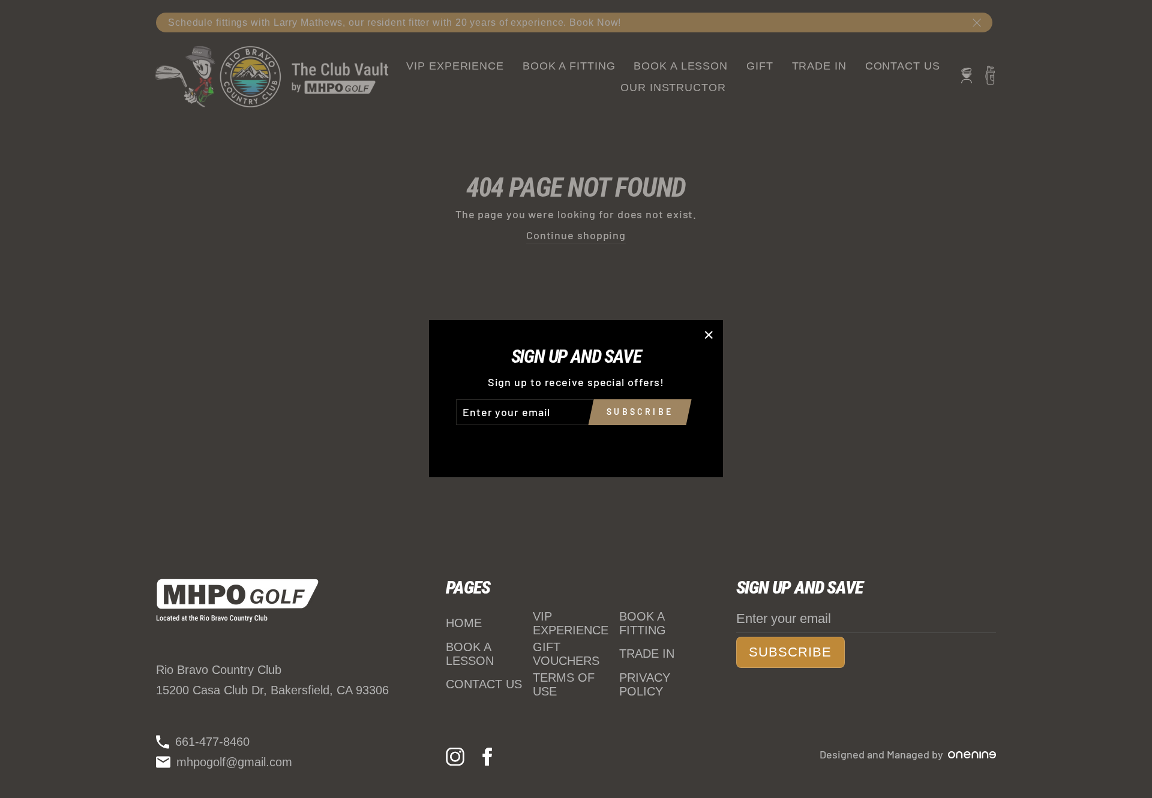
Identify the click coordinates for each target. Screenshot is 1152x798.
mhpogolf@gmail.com (234, 762)
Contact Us (484, 684)
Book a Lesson (470, 653)
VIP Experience (570, 623)
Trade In (646, 653)
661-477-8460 (212, 741)
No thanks (576, 441)
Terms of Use (564, 684)
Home (464, 623)
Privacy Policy (644, 684)
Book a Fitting (642, 623)
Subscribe (790, 652)
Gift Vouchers (566, 653)
